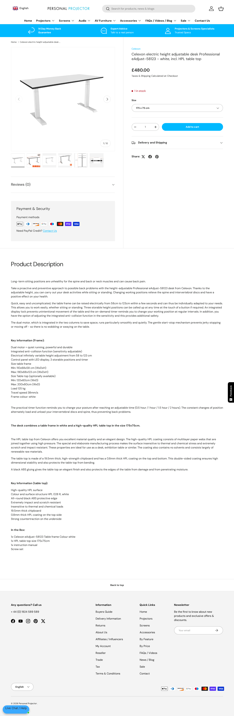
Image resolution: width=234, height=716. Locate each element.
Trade (99, 660)
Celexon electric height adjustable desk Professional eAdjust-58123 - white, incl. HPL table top (40, 42)
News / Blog (147, 660)
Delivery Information (108, 618)
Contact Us (202, 20)
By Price (145, 646)
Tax (98, 666)
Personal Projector (28, 703)
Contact (145, 673)
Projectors (43, 20)
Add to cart (192, 127)
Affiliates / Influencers (109, 639)
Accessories (128, 20)
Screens (64, 20)
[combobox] (148, 9)
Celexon (136, 48)
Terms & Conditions (108, 673)
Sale (183, 20)
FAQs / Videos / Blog (158, 20)
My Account (103, 646)
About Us (101, 632)
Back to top (117, 585)
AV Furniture (103, 20)
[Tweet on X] (143, 156)
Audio (82, 20)
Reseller (101, 653)
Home (28, 20)
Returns (100, 625)
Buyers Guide (104, 612)
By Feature (146, 639)
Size (134, 100)
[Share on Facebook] (150, 156)
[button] (221, 8)
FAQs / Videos (148, 653)
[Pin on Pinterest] (156, 156)
